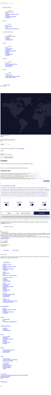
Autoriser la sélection (25, 213)
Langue (1, 150)
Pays (1, 140)
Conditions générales (7, 367)
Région (1, 136)
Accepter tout (42, 213)
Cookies (4, 368)
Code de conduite (6, 366)
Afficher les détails (43, 209)
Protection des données (7, 365)
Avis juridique (6, 364)
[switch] (19, 205)
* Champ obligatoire (4, 236)
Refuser (9, 213)
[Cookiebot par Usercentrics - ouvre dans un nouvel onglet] (44, 181)
